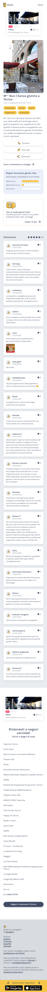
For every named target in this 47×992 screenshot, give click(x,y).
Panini (21, 108)
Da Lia (6, 889)
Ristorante (24, 113)
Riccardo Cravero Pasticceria (17, 769)
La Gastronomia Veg (13, 851)
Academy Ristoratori (13, 972)
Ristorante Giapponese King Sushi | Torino (23, 785)
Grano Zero (9, 826)
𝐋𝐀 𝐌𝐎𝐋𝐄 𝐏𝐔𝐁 (11, 894)
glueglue (10, 932)
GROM (6, 780)
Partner (31, 960)
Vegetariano (10, 113)
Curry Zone (9, 749)
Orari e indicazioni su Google (17, 164)
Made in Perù (10, 820)
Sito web (26, 150)
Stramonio (8, 884)
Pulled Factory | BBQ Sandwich (17, 790)
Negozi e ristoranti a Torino (23, 904)
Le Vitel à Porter (11, 861)
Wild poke (8, 805)
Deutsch (7, 946)
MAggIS (7, 856)
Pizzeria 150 (9, 759)
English (7, 939)
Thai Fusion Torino (12, 810)
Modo (6, 764)
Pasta (31, 108)
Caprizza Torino (11, 744)
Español (7, 944)
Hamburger (9, 108)
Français (8, 941)
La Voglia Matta (11, 874)
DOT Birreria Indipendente (15, 836)
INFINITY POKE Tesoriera (14, 800)
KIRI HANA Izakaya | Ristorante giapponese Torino (23, 867)
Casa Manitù (9, 841)
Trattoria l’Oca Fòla (12, 795)
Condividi (25, 156)
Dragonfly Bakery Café (14, 879)
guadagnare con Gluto (14, 953)
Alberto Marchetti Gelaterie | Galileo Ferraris (23, 774)
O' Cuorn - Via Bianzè (13, 846)
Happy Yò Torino (11, 815)
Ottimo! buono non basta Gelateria (19, 754)
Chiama (25, 143)
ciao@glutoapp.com (21, 962)
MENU (40, 5)
